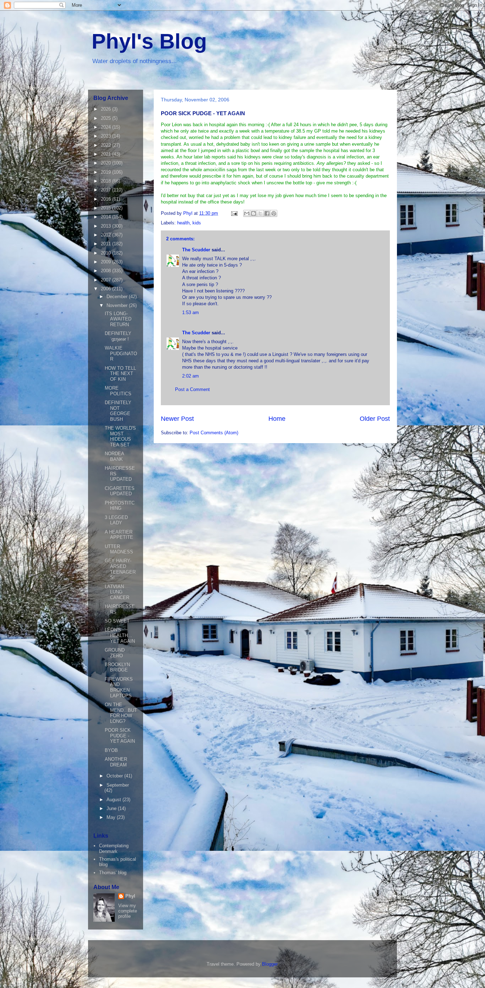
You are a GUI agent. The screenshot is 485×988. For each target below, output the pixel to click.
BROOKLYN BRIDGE (117, 667)
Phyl (130, 896)
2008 (106, 270)
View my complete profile (127, 911)
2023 (106, 136)
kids (196, 222)
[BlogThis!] (253, 213)
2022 (106, 145)
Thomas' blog (112, 872)
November (118, 305)
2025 (106, 118)
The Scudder (196, 249)
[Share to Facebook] (267, 213)
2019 (106, 172)
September (118, 785)
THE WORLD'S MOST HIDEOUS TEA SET (120, 436)
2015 (106, 208)
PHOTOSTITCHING (120, 505)
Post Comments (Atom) (214, 432)
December (118, 296)
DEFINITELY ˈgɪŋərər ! (118, 336)
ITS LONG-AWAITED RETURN (118, 319)
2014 (106, 216)
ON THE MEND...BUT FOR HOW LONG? (121, 713)
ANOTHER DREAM (116, 762)
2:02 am (190, 376)
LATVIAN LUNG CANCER (117, 592)
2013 (106, 226)
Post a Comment (192, 389)
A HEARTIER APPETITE (119, 534)
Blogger (269, 964)
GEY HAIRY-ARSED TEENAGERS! (120, 569)
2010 (106, 253)
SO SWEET (117, 621)
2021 (106, 154)
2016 (106, 199)
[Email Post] (234, 213)
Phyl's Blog (149, 41)
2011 (106, 243)
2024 (106, 127)
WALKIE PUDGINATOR (121, 353)
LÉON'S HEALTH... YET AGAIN (120, 635)
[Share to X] (260, 213)
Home (276, 418)
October (115, 775)
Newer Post (177, 418)
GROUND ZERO (115, 652)
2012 (106, 235)
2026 (106, 109)
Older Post (375, 418)
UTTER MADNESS (119, 549)
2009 (106, 261)
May (112, 817)
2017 (106, 189)
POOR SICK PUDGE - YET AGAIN (120, 735)
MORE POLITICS (118, 390)
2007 (106, 280)
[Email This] (246, 213)
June (112, 808)
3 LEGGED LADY (116, 520)
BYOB (111, 750)
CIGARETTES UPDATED (120, 491)
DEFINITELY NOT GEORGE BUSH (118, 411)
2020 (106, 163)
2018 (106, 181)
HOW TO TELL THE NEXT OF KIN (120, 373)
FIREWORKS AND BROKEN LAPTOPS (119, 687)
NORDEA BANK (114, 456)
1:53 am (190, 312)
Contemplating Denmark (114, 848)
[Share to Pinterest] (273, 213)
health (183, 222)
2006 (106, 288)
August (114, 799)
